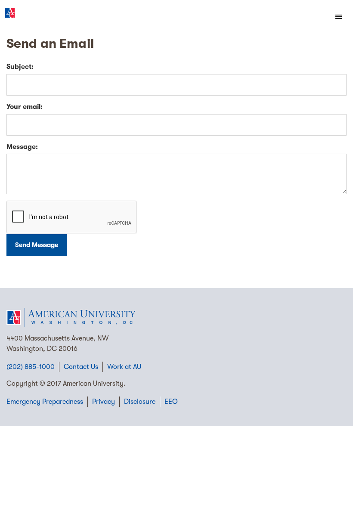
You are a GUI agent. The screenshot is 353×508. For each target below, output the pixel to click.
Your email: (24, 107)
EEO (171, 402)
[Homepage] (176, 317)
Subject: (20, 67)
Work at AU (124, 367)
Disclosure (139, 402)
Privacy (103, 402)
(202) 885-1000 (30, 367)
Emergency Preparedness (44, 402)
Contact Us (81, 367)
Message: (22, 147)
